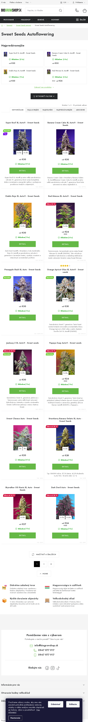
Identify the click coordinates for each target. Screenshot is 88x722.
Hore (45, 574)
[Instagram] (52, 668)
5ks (22, 299)
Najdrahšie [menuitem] (48, 110)
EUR (65, 2)
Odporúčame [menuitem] (18, 110)
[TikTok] (58, 668)
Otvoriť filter (44, 96)
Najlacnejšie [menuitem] (33, 110)
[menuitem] (10, 19)
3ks (20, 448)
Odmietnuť (55, 704)
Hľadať (60, 11)
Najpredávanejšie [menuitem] (64, 110)
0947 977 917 (77, 10)
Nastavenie (15, 718)
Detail (22, 170)
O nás (3, 2)
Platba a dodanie (16, 2)
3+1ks (19, 153)
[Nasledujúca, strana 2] (44, 564)
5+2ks (26, 153)
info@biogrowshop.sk (46, 645)
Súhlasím (73, 704)
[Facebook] (47, 668)
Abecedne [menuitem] (80, 110)
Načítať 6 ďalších (46, 554)
